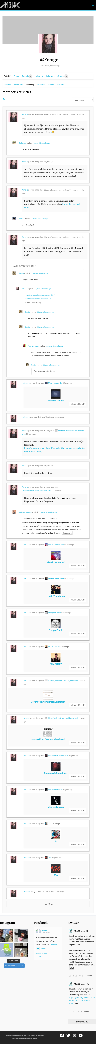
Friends (26, 76)
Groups (62, 76)
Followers (50, 76)
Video (43, 948)
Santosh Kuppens (25, 512)
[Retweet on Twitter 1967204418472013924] (75, 1012)
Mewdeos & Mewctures (58, 755)
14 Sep (83, 984)
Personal (7, 84)
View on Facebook (41, 953)
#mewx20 (54, 944)
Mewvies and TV (55, 383)
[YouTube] (81, 1035)
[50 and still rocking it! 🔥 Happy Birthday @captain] (21, 949)
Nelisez (21, 218)
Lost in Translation (56, 578)
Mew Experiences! (56, 544)
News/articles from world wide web (63, 718)
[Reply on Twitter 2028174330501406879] (70, 976)
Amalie (25, 114)
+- (49, 823)
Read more (67, 533)
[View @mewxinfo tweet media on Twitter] (76, 1003)
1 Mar (83, 931)
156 (50, 857)
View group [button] (77, 403)
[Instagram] (74, 1035)
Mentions (18, 84)
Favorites (41, 84)
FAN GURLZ (53, 646)
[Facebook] (62, 1035)
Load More (48, 904)
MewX (44, 930)
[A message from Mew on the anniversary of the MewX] (6, 935)
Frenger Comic (54, 612)
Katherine (22, 143)
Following (39, 76)
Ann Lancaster (33, 346)
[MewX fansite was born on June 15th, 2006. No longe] (21, 935)
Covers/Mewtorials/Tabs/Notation (63, 680)
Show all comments (26, 266)
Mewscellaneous (55, 789)
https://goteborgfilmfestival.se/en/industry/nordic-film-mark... (82, 1000)
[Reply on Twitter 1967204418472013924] (70, 1012)
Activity (7, 76)
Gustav (21, 273)
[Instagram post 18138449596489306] (6, 949)
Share (39, 956)
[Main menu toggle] (93, 5)
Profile (16, 76)
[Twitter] (68, 1035)
